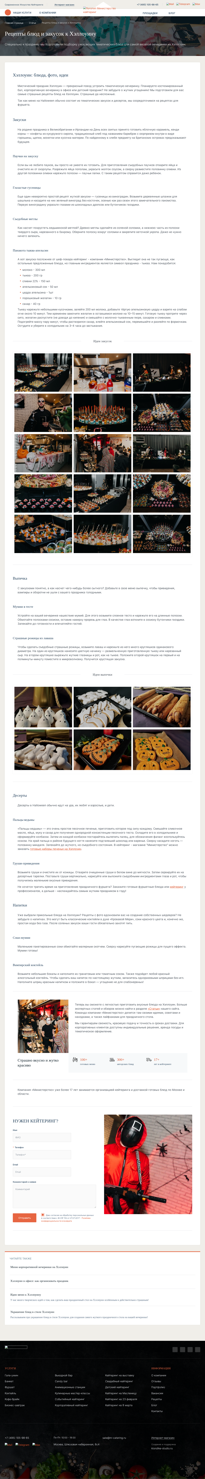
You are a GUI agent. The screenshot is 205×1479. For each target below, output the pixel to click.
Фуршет (10, 1387)
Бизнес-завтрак (15, 1405)
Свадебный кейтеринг (119, 1381)
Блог (154, 1405)
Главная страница (14, 23)
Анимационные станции (70, 1387)
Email (15, 1164)
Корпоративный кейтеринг (71, 1405)
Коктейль (10, 1393)
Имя (15, 1130)
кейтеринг (177, 886)
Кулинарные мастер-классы (72, 1393)
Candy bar (61, 1381)
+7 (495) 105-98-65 (147, 4)
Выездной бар (64, 1375)
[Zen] (190, 1349)
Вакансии (157, 1393)
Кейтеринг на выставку (119, 1375)
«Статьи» (154, 1008)
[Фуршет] (43, 373)
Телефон (19, 1147)
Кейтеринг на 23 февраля (121, 1399)
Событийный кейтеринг (70, 1399)
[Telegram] (175, 1349)
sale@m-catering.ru (114, 1437)
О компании (158, 1375)
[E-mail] (170, 4)
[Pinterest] (197, 1349)
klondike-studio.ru (162, 1448)
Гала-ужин (11, 1375)
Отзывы (156, 1381)
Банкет (9, 1381)
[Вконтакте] (182, 1349)
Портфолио (158, 1387)
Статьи (32, 23)
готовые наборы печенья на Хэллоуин (55, 849)
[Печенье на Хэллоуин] (43, 708)
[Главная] (102, 12)
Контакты (157, 1411)
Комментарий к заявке (24, 1182)
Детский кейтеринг (117, 1387)
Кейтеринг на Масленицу (121, 1393)
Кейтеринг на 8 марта (118, 1405)
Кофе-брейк (12, 1399)
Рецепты (156, 1399)
